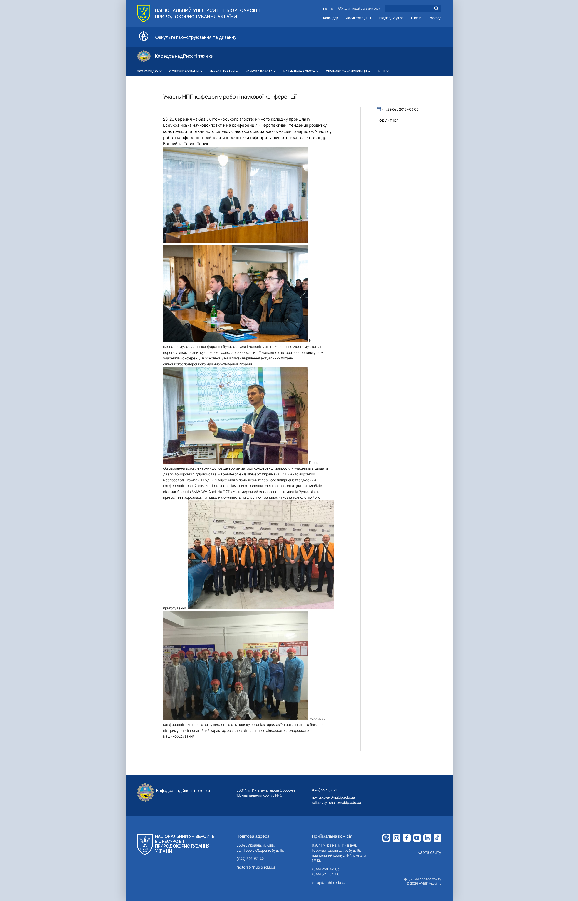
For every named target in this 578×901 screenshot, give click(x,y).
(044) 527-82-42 (250, 858)
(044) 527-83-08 (325, 873)
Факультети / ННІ (359, 18)
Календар (330, 18)
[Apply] (436, 8)
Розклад (435, 18)
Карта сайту (429, 852)
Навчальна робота (299, 71)
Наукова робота (259, 71)
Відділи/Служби (391, 18)
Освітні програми (184, 71)
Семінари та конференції (346, 71)
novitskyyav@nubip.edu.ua (333, 797)
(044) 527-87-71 (324, 790)
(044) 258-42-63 (326, 868)
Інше (381, 71)
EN (331, 8)
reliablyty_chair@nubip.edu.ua (336, 802)
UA (325, 8)
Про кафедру (148, 71)
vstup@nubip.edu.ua (329, 882)
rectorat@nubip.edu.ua (255, 867)
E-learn (416, 18)
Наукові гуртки (222, 71)
